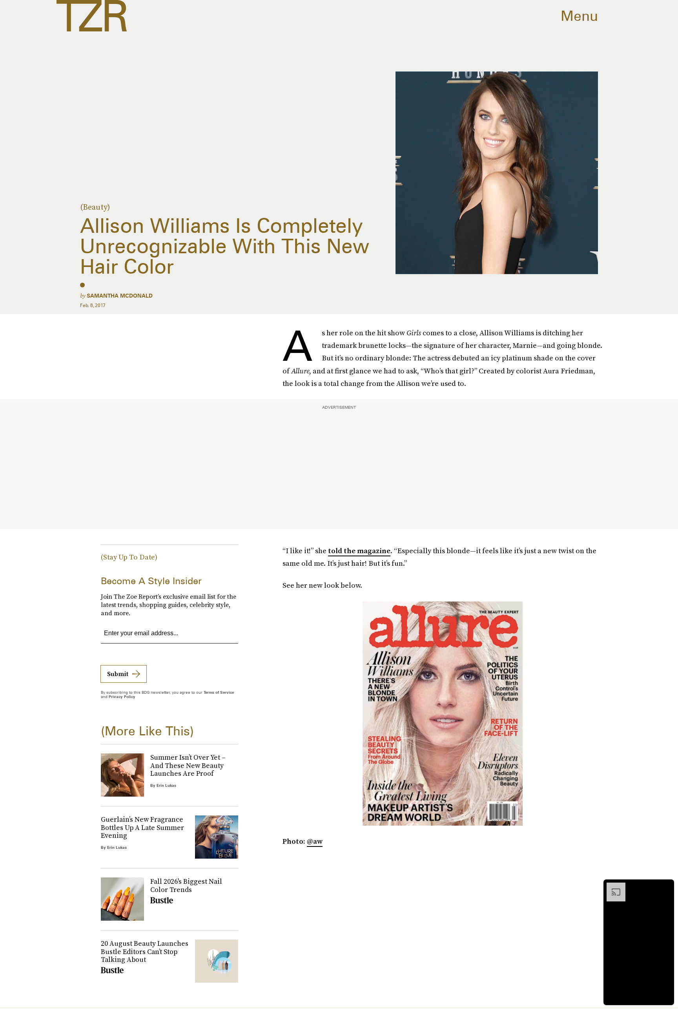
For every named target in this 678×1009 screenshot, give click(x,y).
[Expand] (612, 886)
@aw (315, 841)
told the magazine (359, 551)
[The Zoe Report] (91, 15)
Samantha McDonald (120, 295)
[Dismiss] (665, 886)
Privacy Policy (122, 696)
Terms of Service (219, 692)
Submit (117, 673)
